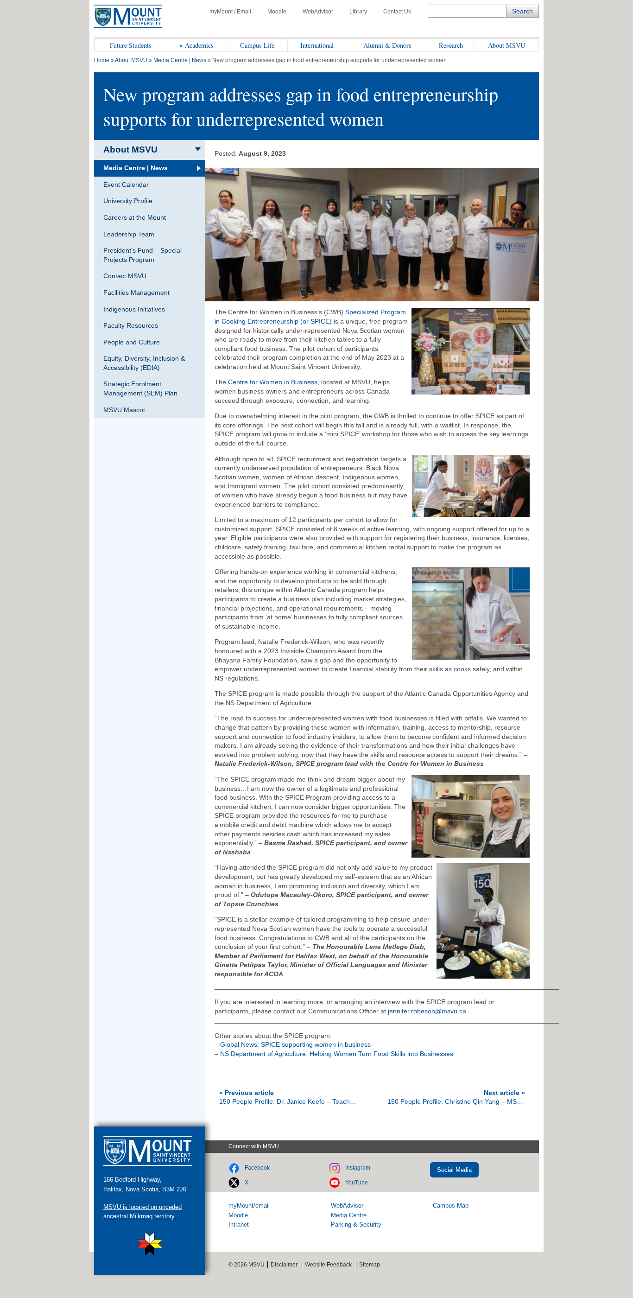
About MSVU (506, 45)
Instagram (357, 1167)
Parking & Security (356, 1224)
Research (451, 45)
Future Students (131, 45)
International (317, 45)
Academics (199, 45)
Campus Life (257, 45)
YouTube (356, 1182)
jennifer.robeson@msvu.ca (427, 1011)
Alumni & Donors (387, 45)
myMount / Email (230, 11)
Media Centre (349, 1215)
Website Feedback (328, 1264)
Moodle (276, 11)
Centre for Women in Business (272, 382)
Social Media (454, 1169)
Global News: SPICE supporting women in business (296, 1044)
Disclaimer (284, 1264)
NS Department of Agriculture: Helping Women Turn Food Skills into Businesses (337, 1053)
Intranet (238, 1224)
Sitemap (369, 1264)
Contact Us (397, 11)
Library (358, 11)
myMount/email (249, 1205)
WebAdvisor (318, 11)
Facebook (257, 1167)
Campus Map (450, 1205)
